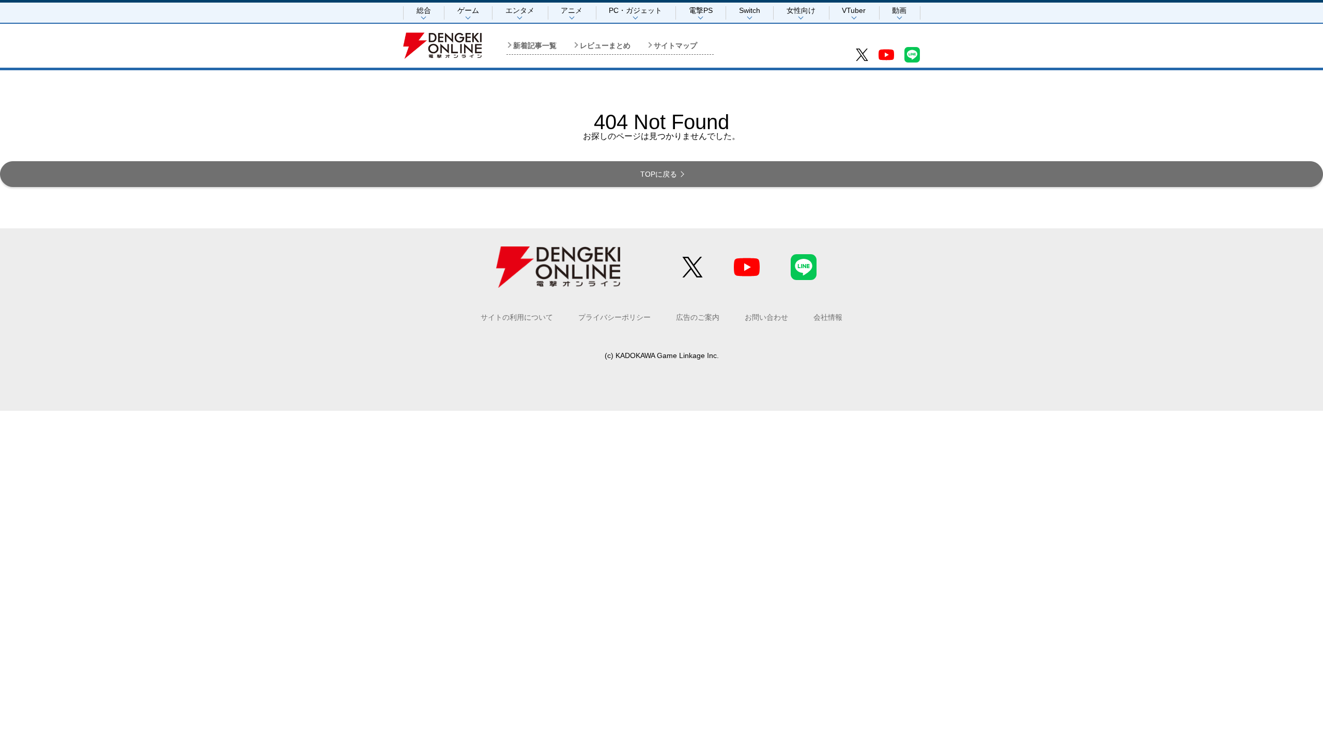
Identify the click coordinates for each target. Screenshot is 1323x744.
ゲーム (468, 10)
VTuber (854, 10)
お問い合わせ (766, 317)
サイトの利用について (517, 317)
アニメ (571, 10)
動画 (899, 10)
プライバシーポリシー (614, 317)
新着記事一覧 (535, 45)
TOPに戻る (658, 174)
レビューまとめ (605, 45)
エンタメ (519, 10)
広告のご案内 (697, 317)
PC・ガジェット (635, 10)
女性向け (801, 10)
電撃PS (701, 10)
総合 (424, 10)
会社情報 (827, 317)
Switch (749, 10)
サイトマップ (675, 45)
